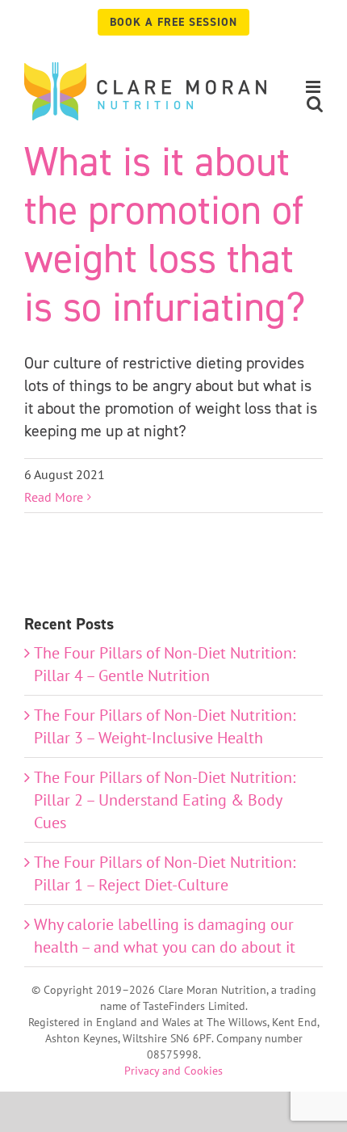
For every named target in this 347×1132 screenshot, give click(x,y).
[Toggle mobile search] (315, 103)
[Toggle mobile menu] (314, 86)
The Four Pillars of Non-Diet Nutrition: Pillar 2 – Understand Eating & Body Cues (164, 800)
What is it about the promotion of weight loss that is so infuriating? (164, 234)
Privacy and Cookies (173, 1070)
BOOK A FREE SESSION (173, 22)
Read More (53, 497)
